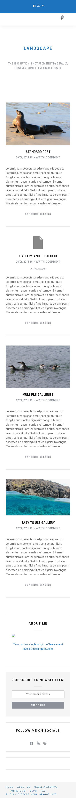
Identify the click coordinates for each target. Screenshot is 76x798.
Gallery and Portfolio (38, 256)
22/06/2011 (22, 400)
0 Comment (53, 157)
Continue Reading (38, 214)
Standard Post (38, 152)
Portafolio (18, 791)
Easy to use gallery (38, 523)
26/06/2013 (22, 157)
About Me (23, 787)
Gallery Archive (45, 787)
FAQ (43, 791)
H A (36, 157)
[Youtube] (38, 6)
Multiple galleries (38, 394)
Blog (33, 791)
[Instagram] (43, 6)
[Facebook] (31, 743)
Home (9, 787)
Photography (40, 268)
